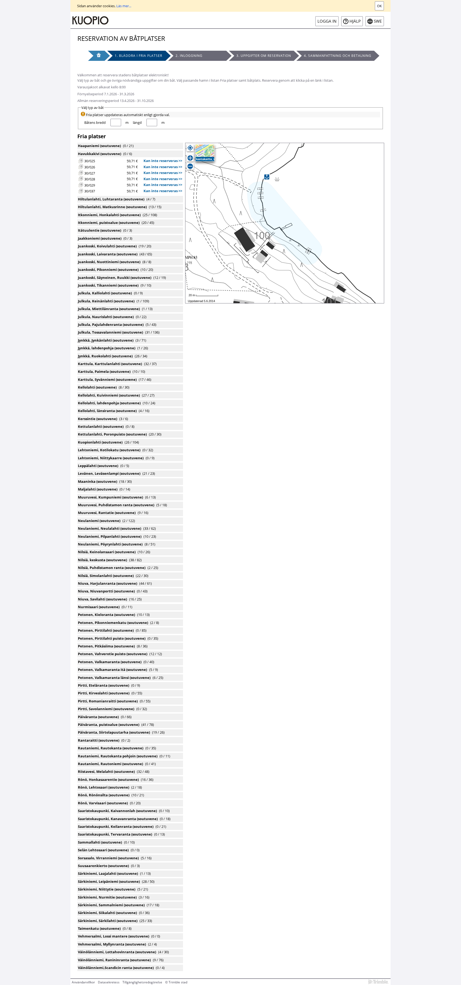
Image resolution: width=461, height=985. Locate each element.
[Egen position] (190, 147)
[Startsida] (90, 20)
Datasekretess (109, 982)
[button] (81, 161)
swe (378, 21)
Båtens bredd (95, 122)
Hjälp (355, 21)
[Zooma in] (190, 158)
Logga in (326, 21)
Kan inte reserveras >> (163, 160)
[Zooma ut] (190, 166)
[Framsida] (96, 56)
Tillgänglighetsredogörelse (142, 982)
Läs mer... (123, 5)
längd (137, 122)
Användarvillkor (83, 982)
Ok (379, 5)
